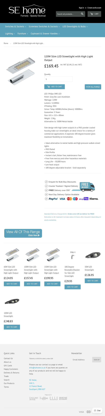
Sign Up (96, 360)
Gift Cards (8, 365)
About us (7, 362)
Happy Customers (11, 369)
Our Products (9, 383)
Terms (6, 387)
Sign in (81, 8)
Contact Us (8, 358)
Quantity (47, 74)
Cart (96, 14)
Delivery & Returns (11, 372)
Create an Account (94, 8)
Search (6, 380)
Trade (6, 376)
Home (6, 43)
